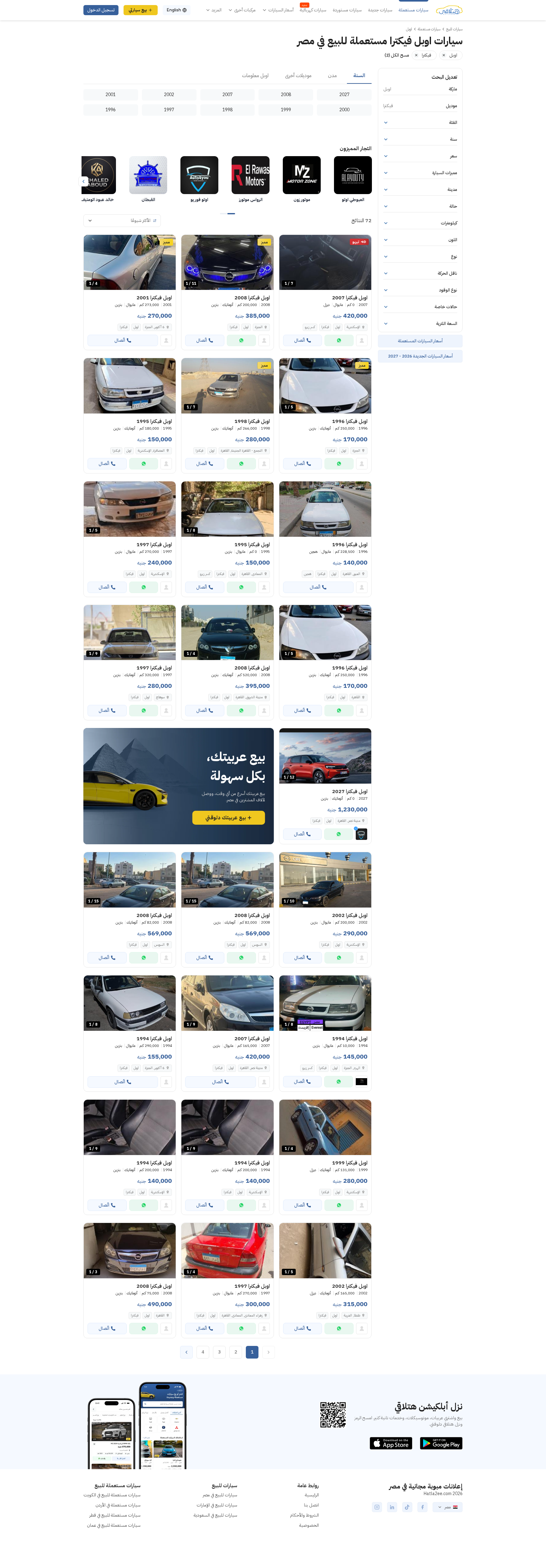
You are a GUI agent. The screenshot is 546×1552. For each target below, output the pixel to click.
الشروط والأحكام (304, 1515)
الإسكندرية (353, 327)
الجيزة (259, 327)
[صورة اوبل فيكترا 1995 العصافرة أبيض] (130, 385)
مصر (448, 1507)
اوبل (337, 327)
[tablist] (227, 76)
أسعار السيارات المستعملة (420, 341)
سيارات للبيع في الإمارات (217, 1505)
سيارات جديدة (380, 10)
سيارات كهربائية (313, 10)
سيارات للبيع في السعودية (215, 1515)
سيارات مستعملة (413, 10)
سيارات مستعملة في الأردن (118, 1505)
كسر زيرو (310, 327)
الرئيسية (312, 1495)
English (174, 10)
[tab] (359, 76)
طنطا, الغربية (352, 1315)
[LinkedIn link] (392, 1507)
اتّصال (299, 340)
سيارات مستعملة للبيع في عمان (114, 1525)
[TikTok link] (407, 1507)
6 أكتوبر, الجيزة (155, 327)
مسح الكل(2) (397, 55)
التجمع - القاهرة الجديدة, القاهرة (242, 450)
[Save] (287, 242)
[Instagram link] (377, 1507)
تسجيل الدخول (101, 10)
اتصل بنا (311, 1505)
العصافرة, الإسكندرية (151, 450)
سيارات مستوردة (347, 10)
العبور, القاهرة (351, 574)
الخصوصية (309, 1525)
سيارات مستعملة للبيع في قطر (115, 1515)
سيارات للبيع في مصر (220, 1495)
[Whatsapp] (339, 340)
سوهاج (160, 697)
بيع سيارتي (138, 10)
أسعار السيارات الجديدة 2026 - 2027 (420, 356)
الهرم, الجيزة (352, 1068)
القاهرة (356, 697)
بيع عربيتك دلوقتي (225, 818)
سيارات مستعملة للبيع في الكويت (112, 1495)
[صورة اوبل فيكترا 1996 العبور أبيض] (325, 509)
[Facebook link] (422, 1507)
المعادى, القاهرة (252, 574)
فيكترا (325, 327)
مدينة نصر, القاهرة (251, 1068)
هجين (307, 574)
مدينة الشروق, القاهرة (249, 697)
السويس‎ (257, 944)
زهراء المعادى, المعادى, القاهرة (242, 1315)
